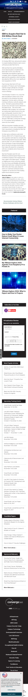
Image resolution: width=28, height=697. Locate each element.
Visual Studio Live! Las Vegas (12, 501)
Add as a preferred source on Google (14, 8)
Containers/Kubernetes (19, 11)
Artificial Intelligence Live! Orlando (13, 443)
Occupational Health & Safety (14, 645)
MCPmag (14, 639)
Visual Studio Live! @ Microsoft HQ (14, 508)
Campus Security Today (14, 626)
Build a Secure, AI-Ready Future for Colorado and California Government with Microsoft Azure (14, 574)
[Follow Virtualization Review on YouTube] (20, 1)
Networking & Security (14, 16)
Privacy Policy (15, 336)
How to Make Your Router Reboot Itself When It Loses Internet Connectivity (13, 236)
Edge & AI (10, 11)
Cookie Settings (11, 689)
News (3, 30)
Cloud (5, 11)
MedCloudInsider (14, 642)
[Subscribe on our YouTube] (9, 312)
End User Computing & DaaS (14, 14)
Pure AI (14, 648)
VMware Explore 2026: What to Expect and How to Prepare (14, 292)
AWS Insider (14, 623)
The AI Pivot (14, 670)
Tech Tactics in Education (14, 667)
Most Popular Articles (11, 363)
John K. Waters (6, 177)
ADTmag (14, 619)
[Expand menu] (25, 2)
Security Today (14, 658)
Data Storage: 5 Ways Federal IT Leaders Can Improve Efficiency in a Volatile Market (14, 536)
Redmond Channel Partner (14, 654)
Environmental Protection (14, 632)
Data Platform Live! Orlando (12, 466)
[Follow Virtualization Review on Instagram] (18, 1)
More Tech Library (9, 547)
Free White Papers (10, 516)
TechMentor (14, 664)
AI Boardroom (14, 616)
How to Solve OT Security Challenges (14, 543)
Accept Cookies (11, 694)
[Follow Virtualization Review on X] (13, 1)
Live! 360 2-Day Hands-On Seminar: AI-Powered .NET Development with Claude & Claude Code (14, 481)
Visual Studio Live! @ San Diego (13, 405)
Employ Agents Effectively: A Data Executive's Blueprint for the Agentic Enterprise (14, 522)
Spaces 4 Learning (14, 661)
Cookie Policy (9, 686)
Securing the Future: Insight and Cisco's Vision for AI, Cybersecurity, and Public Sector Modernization (14, 560)
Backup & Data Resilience (14, 22)
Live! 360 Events (14, 635)
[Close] (21, 673)
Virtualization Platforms (14, 19)
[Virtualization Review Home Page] (14, 5)
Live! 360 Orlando (9, 437)
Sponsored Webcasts (11, 554)
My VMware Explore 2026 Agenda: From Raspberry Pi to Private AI (13, 264)
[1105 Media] (14, 609)
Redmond (14, 651)
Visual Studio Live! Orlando (11, 473)
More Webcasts (9, 587)
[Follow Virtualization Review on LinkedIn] (11, 1)
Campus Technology (14, 629)
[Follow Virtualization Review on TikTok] (15, 1)
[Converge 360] (14, 602)
